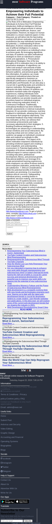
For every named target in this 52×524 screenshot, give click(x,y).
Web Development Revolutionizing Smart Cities (27, 307)
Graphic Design (8, 433)
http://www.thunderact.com (17, 211)
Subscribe (27, 521)
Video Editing (6, 428)
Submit (9, 234)
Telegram (7, 471)
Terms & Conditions (10, 394)
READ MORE (26, 310)
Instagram (6, 463)
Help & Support (7, 475)
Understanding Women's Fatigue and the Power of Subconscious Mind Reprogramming (27, 287)
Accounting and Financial (12, 437)
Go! (27, 247)
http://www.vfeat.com (27, 213)
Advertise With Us (9, 488)
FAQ (23, 398)
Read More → (8, 323)
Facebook (6, 458)
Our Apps (5, 497)
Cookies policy (13, 398)
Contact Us (6, 480)
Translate (5, 506)
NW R (26, 370)
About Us (5, 484)
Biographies (6, 445)
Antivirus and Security (11, 424)
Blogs (3, 450)
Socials (4, 454)
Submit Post (6, 420)
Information (6, 383)
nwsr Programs (27, 1)
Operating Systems (9, 441)
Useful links (6, 411)
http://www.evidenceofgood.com (19, 218)
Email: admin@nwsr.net (11, 407)
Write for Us (6, 492)
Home (3, 416)
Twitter (6, 467)
